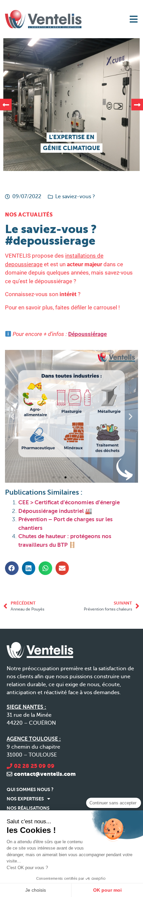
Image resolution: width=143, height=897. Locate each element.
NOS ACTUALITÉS (29, 214)
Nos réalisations (28, 808)
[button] (6, 105)
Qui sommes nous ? (30, 789)
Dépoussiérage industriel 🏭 (55, 511)
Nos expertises (25, 798)
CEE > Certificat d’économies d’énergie (69, 502)
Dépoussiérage (87, 334)
